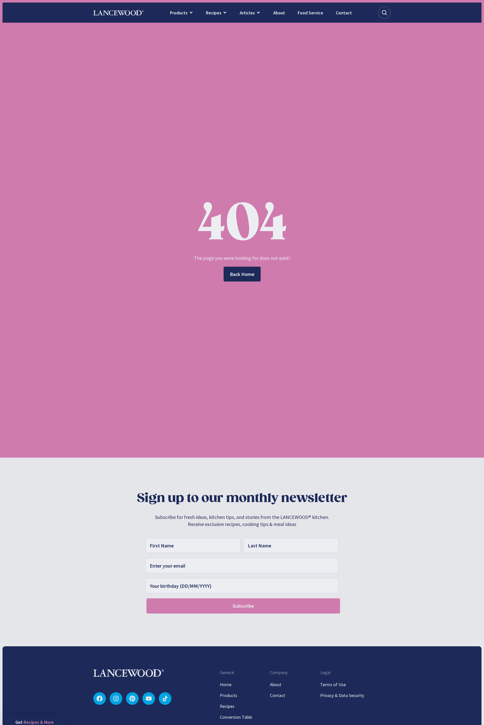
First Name (160, 344)
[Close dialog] (333, 307)
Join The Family (193, 410)
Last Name (204, 344)
